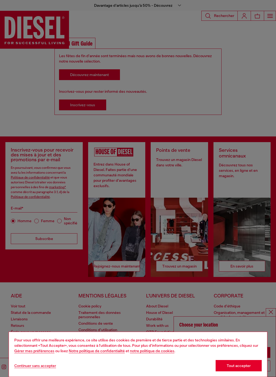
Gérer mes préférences (34, 351)
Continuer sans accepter (35, 366)
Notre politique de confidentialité (97, 351)
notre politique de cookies (152, 351)
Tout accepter (239, 366)
